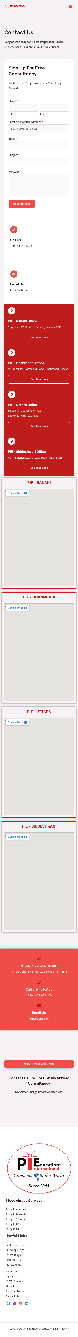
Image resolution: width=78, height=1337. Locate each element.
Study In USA (13, 1224)
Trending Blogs (14, 1250)
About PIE (11, 1271)
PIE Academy (13, 1264)
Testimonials (13, 1259)
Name (13, 101)
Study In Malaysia (15, 1214)
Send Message (21, 203)
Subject (14, 155)
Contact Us (12, 1296)
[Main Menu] (70, 6)
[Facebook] (8, 1303)
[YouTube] (20, 1303)
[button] (39, 337)
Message (15, 171)
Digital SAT (12, 1276)
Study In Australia (15, 1209)
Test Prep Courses (16, 1245)
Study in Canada (15, 1219)
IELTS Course (13, 1281)
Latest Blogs (13, 1255)
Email (13, 138)
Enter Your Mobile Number (26, 122)
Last (42, 113)
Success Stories (14, 1291)
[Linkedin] (26, 1303)
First (11, 113)
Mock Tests (12, 1286)
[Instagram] (14, 1303)
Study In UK (12, 1229)
